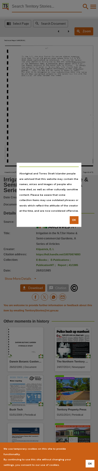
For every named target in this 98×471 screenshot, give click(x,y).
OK (74, 220)
